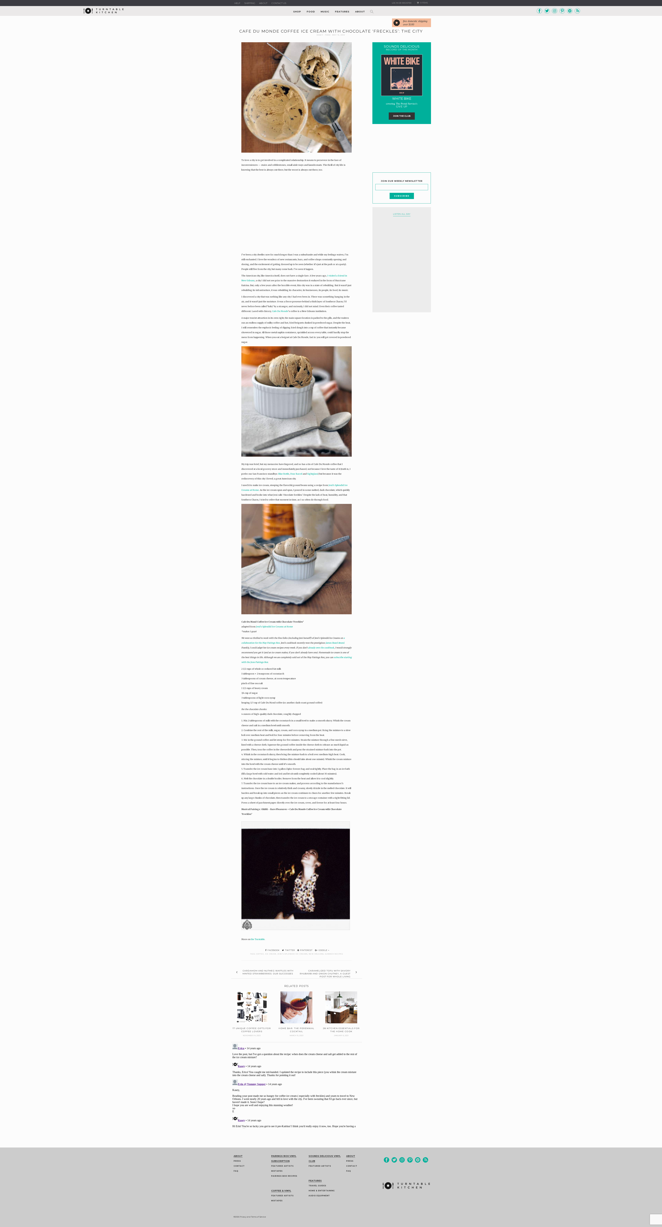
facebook (273, 950)
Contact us (278, 3)
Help (237, 3)
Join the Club (401, 116)
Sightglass (312, 474)
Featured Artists (282, 1166)
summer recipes (334, 954)
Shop (297, 11)
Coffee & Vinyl (281, 1190)
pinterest (306, 950)
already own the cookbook (321, 647)
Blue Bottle (283, 474)
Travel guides (317, 1186)
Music (325, 11)
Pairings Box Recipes (284, 1176)
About (263, 3)
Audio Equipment (319, 1196)
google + (323, 950)
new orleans (316, 954)
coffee (260, 954)
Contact (239, 1166)
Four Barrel (296, 474)
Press (237, 1161)
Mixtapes (277, 1171)
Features (342, 11)
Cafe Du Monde (280, 311)
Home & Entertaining (322, 1191)
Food (311, 11)
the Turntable (258, 939)
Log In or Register (402, 3)
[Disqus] (296, 1085)
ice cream (270, 954)
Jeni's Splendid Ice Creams (292, 954)
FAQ (236, 1171)
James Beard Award (335, 643)
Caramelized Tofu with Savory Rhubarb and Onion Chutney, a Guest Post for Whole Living (325, 973)
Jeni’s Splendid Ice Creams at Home (274, 626)
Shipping (249, 3)
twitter (289, 950)
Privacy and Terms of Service (253, 1217)
